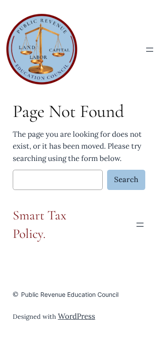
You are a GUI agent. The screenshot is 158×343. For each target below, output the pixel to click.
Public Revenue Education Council (69, 294)
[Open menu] (149, 49)
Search (126, 179)
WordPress (76, 316)
